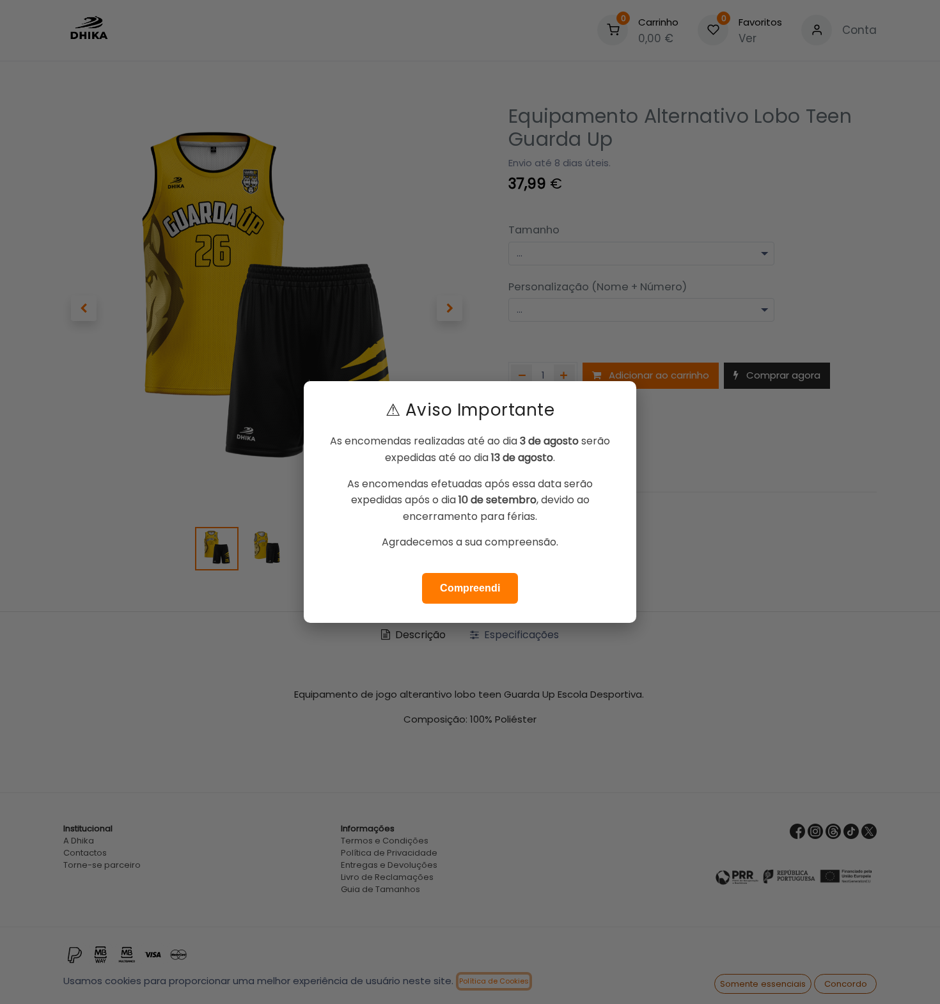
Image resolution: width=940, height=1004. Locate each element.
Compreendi (470, 588)
